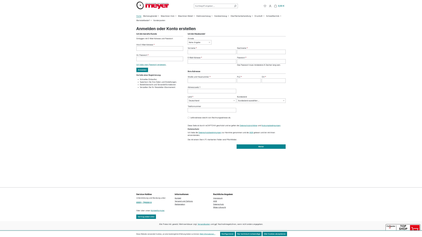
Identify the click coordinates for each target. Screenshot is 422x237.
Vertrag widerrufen (146, 217)
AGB (251, 132)
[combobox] (213, 6)
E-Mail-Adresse (195, 58)
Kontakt (178, 198)
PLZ (239, 77)
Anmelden (142, 70)
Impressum (218, 198)
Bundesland (242, 97)
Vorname (192, 48)
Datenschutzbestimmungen (209, 132)
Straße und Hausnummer (199, 77)
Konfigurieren (228, 234)
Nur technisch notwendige (248, 234)
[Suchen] (235, 6)
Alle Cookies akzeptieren (275, 234)
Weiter (261, 146)
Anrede (191, 38)
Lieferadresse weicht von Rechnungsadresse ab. (210, 118)
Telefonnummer (194, 106)
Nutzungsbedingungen (270, 125)
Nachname (242, 48)
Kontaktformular (157, 210)
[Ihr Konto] (270, 6)
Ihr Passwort (142, 55)
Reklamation (180, 204)
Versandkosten (204, 224)
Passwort (241, 58)
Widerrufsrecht (219, 207)
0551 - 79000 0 (144, 202)
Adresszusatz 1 (194, 87)
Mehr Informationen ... (207, 234)
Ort (264, 77)
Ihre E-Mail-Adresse (145, 45)
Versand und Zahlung (184, 201)
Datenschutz (218, 204)
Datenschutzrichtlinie (248, 125)
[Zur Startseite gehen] (152, 5)
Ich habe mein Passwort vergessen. (151, 65)
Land (190, 97)
